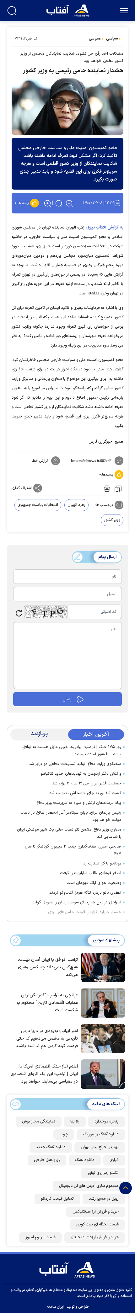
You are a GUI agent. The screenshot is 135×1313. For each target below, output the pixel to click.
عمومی (95, 38)
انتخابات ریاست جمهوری (38, 505)
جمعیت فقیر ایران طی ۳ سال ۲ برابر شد (86, 783)
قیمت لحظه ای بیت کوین (97, 1224)
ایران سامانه (55, 1307)
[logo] (68, 10)
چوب (64, 1134)
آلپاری (114, 1160)
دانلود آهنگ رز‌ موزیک (101, 1134)
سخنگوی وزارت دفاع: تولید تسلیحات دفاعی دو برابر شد (75, 764)
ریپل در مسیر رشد (104, 1199)
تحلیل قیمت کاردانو (57, 1199)
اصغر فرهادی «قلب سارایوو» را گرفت (90, 873)
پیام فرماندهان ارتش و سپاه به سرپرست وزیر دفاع (78, 803)
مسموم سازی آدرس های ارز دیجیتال (89, 1186)
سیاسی (112, 38)
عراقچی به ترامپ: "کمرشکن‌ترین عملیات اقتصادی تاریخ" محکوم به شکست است (47, 1003)
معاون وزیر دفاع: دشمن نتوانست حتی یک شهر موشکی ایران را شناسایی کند (69, 833)
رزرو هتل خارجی (47, 1160)
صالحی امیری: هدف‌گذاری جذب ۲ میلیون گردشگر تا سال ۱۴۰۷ (73, 850)
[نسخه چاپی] (106, 488)
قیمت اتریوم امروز (40, 1237)
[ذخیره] (118, 488)
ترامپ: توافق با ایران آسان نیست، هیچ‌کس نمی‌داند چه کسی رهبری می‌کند (48, 967)
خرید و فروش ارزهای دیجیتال (95, 1237)
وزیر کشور (112, 520)
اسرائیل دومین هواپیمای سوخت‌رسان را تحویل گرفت (76, 902)
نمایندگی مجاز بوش (38, 1121)
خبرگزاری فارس (100, 442)
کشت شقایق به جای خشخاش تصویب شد (85, 793)
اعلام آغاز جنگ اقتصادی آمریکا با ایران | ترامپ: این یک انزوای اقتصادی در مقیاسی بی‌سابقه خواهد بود (44, 1074)
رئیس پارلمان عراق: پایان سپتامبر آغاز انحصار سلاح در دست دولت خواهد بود (70, 816)
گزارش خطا (40, 461)
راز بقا (74, 1121)
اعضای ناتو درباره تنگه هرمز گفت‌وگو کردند (85, 893)
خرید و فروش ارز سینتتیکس (96, 1211)
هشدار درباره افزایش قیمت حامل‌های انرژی (84, 912)
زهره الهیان (76, 505)
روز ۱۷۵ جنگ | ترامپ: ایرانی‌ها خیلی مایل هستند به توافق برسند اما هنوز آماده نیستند (71, 750)
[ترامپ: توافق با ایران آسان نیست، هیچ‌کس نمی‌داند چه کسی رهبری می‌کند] (101, 966)
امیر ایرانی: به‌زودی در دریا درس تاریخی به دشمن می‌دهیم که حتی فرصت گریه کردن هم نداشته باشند (47, 1038)
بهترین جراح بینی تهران (100, 1147)
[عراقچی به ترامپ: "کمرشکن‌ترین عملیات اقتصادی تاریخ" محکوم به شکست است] (101, 1002)
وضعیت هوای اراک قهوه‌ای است (94, 883)
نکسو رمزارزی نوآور (103, 1173)
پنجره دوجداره (106, 1121)
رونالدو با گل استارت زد (102, 863)
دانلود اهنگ (84, 1160)
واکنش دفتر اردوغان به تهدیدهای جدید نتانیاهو (80, 774)
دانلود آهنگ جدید (51, 1147)
